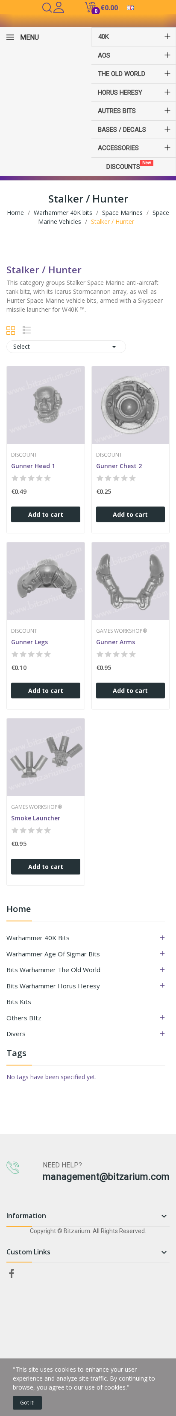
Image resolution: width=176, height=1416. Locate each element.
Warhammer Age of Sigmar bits (53, 954)
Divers (16, 1033)
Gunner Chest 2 (119, 466)
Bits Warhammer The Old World (53, 969)
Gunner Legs (29, 642)
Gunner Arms (115, 642)
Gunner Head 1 (33, 466)
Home (18, 910)
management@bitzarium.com (106, 1176)
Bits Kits (18, 1001)
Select (66, 347)
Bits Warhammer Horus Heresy (53, 986)
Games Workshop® (121, 631)
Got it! (27, 1402)
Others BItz (23, 1017)
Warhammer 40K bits (38, 937)
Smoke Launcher (35, 818)
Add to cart (45, 514)
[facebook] (11, 1273)
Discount (24, 455)
